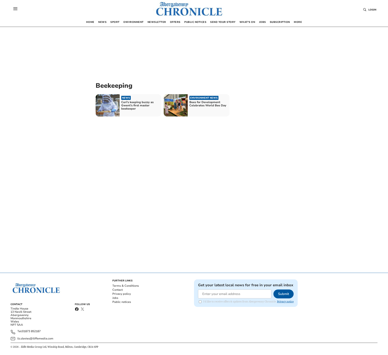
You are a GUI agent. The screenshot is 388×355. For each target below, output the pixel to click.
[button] (15, 9)
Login (372, 9)
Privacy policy (121, 294)
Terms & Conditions (125, 286)
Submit (283, 294)
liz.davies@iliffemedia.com (35, 338)
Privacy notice (285, 301)
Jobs (115, 298)
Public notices (121, 302)
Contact (117, 290)
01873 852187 (31, 331)
